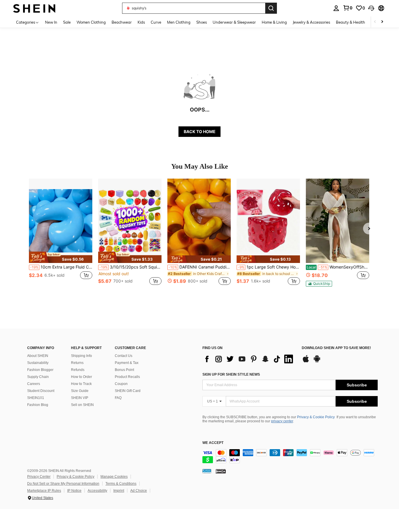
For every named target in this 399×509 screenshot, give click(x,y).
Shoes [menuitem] (201, 22)
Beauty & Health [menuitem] (350, 22)
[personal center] (336, 8)
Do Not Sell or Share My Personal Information (63, 484)
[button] (371, 8)
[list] (249, 359)
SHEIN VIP (79, 398)
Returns (77, 363)
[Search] (271, 8)
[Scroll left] (375, 22)
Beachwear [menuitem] (122, 22)
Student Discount (40, 391)
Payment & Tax (126, 363)
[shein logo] (34, 8)
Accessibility (97, 491)
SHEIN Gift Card (127, 391)
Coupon (121, 384)
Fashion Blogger (40, 370)
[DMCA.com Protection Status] (221, 471)
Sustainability (37, 363)
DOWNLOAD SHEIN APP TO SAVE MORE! (336, 348)
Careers (33, 384)
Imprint (118, 491)
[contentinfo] (290, 456)
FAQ (118, 398)
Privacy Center (39, 477)
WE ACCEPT (212, 443)
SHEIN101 (35, 398)
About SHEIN (37, 356)
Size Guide (80, 391)
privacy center (282, 421)
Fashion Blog (37, 405)
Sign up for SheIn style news (231, 374)
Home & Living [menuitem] (274, 22)
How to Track (81, 384)
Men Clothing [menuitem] (178, 22)
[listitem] (60, 235)
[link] (348, 7)
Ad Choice (138, 491)
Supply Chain (38, 377)
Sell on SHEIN (82, 405)
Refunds (77, 370)
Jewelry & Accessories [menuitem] (311, 22)
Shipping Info (81, 356)
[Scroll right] (382, 22)
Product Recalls (127, 377)
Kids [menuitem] (141, 22)
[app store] (306, 362)
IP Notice (74, 491)
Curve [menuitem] (156, 22)
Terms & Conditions (120, 484)
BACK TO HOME (200, 131)
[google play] (317, 362)
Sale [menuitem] (67, 22)
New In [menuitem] (51, 22)
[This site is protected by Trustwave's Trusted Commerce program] (206, 471)
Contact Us (123, 356)
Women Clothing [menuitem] (91, 22)
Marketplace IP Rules (44, 491)
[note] (60, 257)
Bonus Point (124, 370)
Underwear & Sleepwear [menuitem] (234, 22)
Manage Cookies (114, 477)
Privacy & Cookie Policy (316, 417)
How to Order (81, 377)
